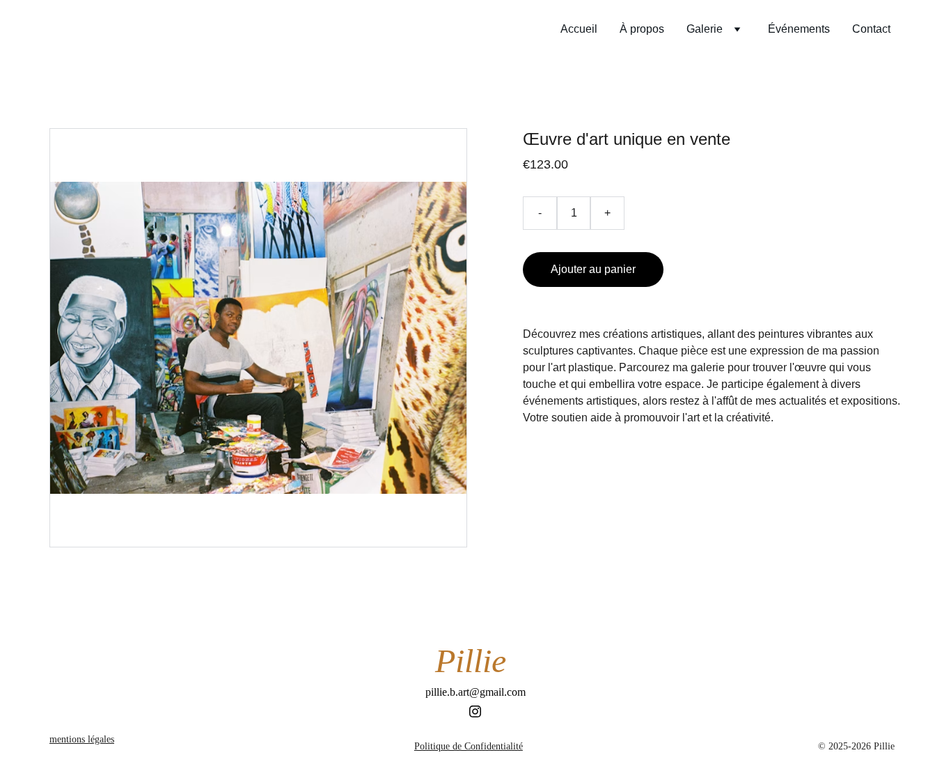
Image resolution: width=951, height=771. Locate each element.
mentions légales (81, 739)
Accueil (578, 29)
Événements (799, 29)
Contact (871, 29)
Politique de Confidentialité (468, 746)
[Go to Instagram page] (475, 711)
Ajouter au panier (593, 269)
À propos (642, 29)
